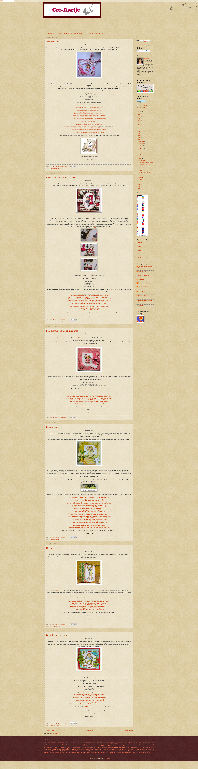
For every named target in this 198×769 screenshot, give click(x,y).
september (141, 148)
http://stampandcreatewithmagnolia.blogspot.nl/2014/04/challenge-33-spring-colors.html (89, 527)
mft (102, 749)
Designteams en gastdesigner (95, 33)
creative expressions (132, 744)
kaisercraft (89, 747)
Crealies (126, 744)
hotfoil (76, 747)
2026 (139, 114)
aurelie (98, 742)
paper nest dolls (151, 749)
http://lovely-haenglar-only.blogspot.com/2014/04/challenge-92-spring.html (89, 519)
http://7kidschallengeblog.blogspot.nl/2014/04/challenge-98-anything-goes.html (89, 108)
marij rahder (79, 749)
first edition (122, 746)
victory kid (118, 752)
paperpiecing (46, 750)
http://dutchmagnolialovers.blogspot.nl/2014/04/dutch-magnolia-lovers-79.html (89, 295)
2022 (139, 122)
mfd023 (96, 749)
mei (140, 156)
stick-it (153, 750)
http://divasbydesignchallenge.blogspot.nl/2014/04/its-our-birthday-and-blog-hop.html (89, 606)
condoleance (79, 744)
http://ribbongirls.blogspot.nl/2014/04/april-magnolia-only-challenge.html (89, 105)
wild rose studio (135, 752)
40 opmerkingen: (64, 166)
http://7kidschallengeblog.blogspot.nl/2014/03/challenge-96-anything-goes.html (89, 703)
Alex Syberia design (66, 742)
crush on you (138, 744)
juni (140, 154)
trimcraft (112, 752)
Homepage (89, 730)
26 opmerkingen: (64, 624)
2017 (139, 133)
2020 (139, 127)
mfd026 (99, 749)
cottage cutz (84, 744)
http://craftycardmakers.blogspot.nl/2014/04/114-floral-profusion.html (89, 110)
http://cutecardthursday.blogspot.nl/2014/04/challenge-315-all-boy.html (89, 603)
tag (71, 752)
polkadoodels (69, 750)
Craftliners (113, 744)
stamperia (139, 750)
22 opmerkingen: (64, 319)
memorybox (88, 749)
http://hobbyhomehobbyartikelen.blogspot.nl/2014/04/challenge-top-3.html (89, 697)
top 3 (109, 752)
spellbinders (129, 750)
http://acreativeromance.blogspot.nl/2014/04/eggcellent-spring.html (89, 500)
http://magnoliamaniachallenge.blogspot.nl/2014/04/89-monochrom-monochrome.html (89, 113)
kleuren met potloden (118, 747)
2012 (139, 184)
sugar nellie (52, 752)
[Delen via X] (73, 166)
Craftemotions (107, 744)
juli (140, 152)
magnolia (52, 168)
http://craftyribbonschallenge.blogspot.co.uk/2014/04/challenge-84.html (89, 505)
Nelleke (140, 242)
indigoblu (80, 747)
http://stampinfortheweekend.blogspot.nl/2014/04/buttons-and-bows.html (89, 124)
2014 (139, 139)
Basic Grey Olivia (122, 742)
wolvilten (140, 752)
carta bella (49, 744)
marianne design (58, 321)
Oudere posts (129, 730)
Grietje (77, 337)
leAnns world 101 (136, 747)
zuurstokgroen (147, 752)
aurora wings (103, 742)
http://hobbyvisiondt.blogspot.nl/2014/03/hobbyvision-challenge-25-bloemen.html (89, 497)
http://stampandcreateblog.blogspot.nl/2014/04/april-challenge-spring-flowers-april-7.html (89, 516)
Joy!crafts (84, 747)
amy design (80, 742)
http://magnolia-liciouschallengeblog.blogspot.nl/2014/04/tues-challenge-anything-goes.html (89, 115)
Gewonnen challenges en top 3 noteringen (70, 33)
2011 (139, 186)
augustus (141, 150)
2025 (139, 116)
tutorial (115, 752)
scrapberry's (112, 750)
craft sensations (99, 744)
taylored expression (83, 752)
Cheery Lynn (67, 744)
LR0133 (45, 749)
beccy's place (129, 742)
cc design (57, 744)
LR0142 (49, 749)
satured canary (98, 750)
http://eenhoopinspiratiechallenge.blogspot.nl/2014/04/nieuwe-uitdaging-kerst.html (89, 403)
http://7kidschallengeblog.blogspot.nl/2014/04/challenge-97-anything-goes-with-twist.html (89, 396)
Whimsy (130, 752)
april (140, 158)
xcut (143, 752)
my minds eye (130, 749)
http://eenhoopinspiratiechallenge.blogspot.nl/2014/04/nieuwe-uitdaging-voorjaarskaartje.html (89, 118)
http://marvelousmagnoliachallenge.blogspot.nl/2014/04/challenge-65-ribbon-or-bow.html (89, 510)
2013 (139, 182)
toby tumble (103, 752)
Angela (139, 254)
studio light (46, 752)
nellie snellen (136, 749)
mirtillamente (106, 749)
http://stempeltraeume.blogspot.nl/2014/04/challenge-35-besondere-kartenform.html (89, 132)
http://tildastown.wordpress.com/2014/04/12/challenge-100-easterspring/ (89, 517)
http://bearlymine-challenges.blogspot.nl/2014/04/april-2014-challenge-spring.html (89, 502)
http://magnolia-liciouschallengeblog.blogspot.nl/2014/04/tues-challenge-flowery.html (89, 499)
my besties (115, 749)
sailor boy (93, 750)
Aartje (147, 58)
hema (74, 747)
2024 (139, 118)
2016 (139, 135)
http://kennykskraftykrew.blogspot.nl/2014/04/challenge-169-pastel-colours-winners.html (89, 604)
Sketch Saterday (59, 590)
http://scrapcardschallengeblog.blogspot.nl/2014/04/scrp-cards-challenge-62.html (86, 119)
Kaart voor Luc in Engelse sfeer (60, 177)
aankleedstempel (52, 742)
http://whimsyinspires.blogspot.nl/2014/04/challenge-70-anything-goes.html (89, 305)
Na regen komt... (53, 41)
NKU (95, 227)
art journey (94, 742)
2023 (139, 120)
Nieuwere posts (49, 730)
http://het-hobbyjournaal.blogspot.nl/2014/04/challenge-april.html (89, 508)
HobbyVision (141, 279)
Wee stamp (126, 752)
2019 (139, 129)
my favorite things (122, 749)
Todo (107, 752)
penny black (56, 750)
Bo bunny (144, 742)
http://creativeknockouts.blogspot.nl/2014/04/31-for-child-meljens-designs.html (89, 608)
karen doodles (94, 747)
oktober (141, 145)
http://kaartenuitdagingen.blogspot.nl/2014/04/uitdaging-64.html (88, 694)
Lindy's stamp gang (144, 747)
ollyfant (146, 749)
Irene (139, 246)
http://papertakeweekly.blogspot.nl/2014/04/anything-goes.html (89, 609)
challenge (61, 744)
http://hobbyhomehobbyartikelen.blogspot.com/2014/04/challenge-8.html (89, 522)
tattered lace (75, 752)
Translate (147, 41)
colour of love (73, 744)
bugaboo (148, 742)
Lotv (149, 747)
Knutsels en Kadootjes (143, 275)
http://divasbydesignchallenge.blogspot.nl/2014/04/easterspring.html (89, 506)
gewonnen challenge (53, 747)
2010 (139, 188)
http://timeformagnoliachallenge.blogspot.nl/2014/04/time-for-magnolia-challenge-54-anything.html (89, 129)
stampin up (144, 750)
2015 (139, 137)
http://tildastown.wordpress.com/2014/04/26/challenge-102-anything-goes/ (89, 107)
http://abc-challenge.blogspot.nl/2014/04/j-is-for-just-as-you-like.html (89, 303)
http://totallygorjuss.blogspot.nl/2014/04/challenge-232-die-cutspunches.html (89, 306)
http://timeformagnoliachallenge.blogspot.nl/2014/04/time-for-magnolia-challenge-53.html (89, 513)
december (141, 141)
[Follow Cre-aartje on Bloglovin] (143, 51)
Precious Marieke (87, 750)
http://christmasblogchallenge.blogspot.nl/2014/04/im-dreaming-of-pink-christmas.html (89, 399)
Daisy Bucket (143, 744)
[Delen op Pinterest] (76, 166)
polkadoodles (75, 750)
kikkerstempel (104, 747)
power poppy (81, 750)
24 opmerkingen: (64, 417)
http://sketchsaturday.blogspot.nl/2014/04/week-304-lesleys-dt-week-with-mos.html (89, 601)
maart (140, 175)
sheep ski (117, 750)
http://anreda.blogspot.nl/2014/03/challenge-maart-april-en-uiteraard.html (89, 514)
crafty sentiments (121, 744)
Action (57, 742)
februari (141, 177)
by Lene (152, 742)
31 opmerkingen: (64, 537)
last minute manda (128, 747)
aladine (60, 742)
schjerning (103, 750)
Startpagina (50, 33)
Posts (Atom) (54, 733)
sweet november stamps (58, 752)
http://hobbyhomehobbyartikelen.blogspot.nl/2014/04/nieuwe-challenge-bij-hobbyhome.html (89, 127)
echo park (81, 746)
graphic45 (64, 747)
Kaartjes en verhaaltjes (143, 257)
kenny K (51, 626)
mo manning (111, 749)
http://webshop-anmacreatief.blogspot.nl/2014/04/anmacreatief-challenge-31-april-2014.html (80, 126)
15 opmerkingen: (64, 723)
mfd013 (93, 749)
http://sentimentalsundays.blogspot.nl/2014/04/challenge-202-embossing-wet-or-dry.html (89, 524)
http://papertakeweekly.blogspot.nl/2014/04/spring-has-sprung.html (89, 511)
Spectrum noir (57, 168)
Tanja (81, 337)
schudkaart (107, 750)
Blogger (108, 758)
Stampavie (134, 750)
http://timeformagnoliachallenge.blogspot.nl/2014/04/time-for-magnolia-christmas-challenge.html (89, 398)
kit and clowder (110, 747)
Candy (45, 744)
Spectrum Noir (93, 706)
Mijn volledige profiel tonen (142, 76)
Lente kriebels (52, 426)
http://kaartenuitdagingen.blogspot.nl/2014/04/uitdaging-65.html (88, 302)
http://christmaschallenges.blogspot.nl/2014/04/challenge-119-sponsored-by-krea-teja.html (89, 395)
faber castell (106, 746)
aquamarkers (89, 742)
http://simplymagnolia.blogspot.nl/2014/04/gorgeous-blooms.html (88, 130)
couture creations (92, 744)
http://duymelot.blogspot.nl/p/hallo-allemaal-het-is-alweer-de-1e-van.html (89, 104)
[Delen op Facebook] (75, 166)
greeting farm (69, 747)
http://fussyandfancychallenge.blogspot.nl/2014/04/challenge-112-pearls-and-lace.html (89, 112)
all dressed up (74, 742)
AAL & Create (46, 742)
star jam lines (149, 750)
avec (113, 742)
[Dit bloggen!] (72, 166)
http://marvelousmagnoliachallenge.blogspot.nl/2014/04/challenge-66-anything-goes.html (89, 116)
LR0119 (152, 747)
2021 (139, 124)
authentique (109, 742)
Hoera (49, 548)
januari (141, 179)
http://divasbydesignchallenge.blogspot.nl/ (89, 702)
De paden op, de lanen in (57, 635)
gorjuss (60, 747)
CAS (53, 744)
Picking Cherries (62, 750)
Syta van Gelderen (67, 752)
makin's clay (61, 749)
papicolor (51, 750)
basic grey (116, 742)
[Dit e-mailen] (70, 166)
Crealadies (140, 305)
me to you (84, 749)
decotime (148, 744)
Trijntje (139, 250)
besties (133, 742)
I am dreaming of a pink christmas (62, 330)
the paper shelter (96, 752)
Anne (84, 742)
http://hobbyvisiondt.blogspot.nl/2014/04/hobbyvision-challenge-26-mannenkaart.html (89, 297)
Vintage (122, 752)
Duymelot (112, 706)
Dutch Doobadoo (70, 746)
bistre (137, 742)
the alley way (90, 752)
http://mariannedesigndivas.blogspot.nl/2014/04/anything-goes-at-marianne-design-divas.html (89, 298)
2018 (139, 131)
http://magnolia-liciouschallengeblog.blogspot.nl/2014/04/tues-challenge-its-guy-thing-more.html (89, 695)
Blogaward (140, 742)
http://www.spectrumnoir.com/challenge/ (89, 121)
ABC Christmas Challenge (144, 283)
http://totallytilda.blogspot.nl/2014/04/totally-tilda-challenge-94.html (89, 525)
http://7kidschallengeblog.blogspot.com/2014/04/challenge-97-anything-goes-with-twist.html (89, 503)
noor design (141, 749)
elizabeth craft (87, 746)
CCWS (56, 341)
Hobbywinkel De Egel (143, 271)
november (141, 143)
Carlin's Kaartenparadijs (144, 291)
